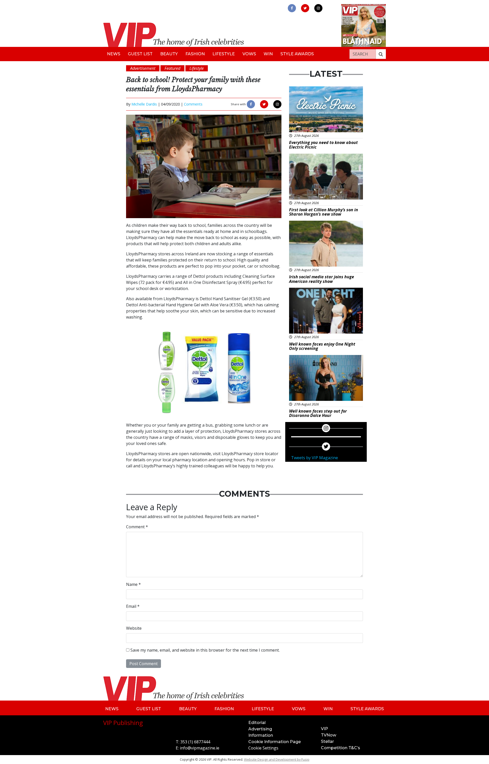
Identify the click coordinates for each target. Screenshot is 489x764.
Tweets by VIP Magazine (314, 457)
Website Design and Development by (276, 759)
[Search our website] (381, 54)
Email (133, 606)
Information (260, 735)
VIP (324, 728)
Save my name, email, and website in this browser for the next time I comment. (205, 650)
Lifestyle (223, 53)
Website (134, 628)
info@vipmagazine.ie (199, 748)
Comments (193, 104)
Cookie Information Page (274, 741)
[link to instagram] (318, 8)
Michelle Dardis (144, 104)
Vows (249, 53)
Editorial (257, 722)
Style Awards (297, 53)
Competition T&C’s (340, 747)
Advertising (260, 729)
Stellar (327, 741)
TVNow (328, 735)
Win (268, 53)
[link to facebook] (292, 8)
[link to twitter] (305, 8)
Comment (137, 527)
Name (133, 584)
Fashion (195, 53)
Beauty (169, 53)
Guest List (140, 53)
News (113, 53)
